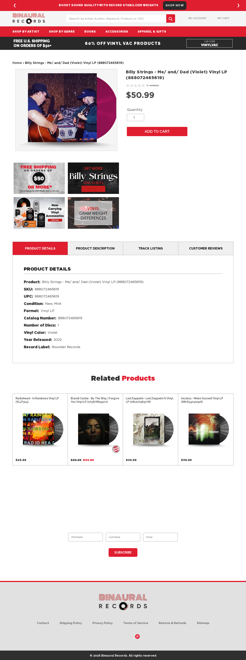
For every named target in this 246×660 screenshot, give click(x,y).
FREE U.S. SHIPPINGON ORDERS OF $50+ (32, 43)
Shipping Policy (71, 623)
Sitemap (203, 623)
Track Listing (150, 248)
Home (17, 62)
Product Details (40, 248)
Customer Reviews (206, 248)
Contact (43, 623)
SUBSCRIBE (123, 552)
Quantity (135, 109)
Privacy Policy (102, 623)
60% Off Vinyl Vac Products (123, 43)
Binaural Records (114, 655)
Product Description (95, 248)
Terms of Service (135, 623)
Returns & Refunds (172, 623)
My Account (198, 18)
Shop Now (167, 5)
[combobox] (120, 18)
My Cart (224, 18)
